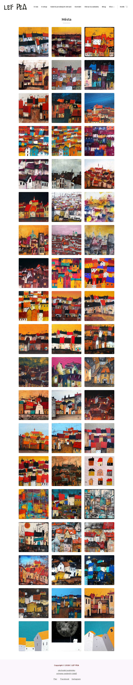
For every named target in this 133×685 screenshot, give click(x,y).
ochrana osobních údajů (66, 673)
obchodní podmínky (66, 670)
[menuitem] (36, 6)
